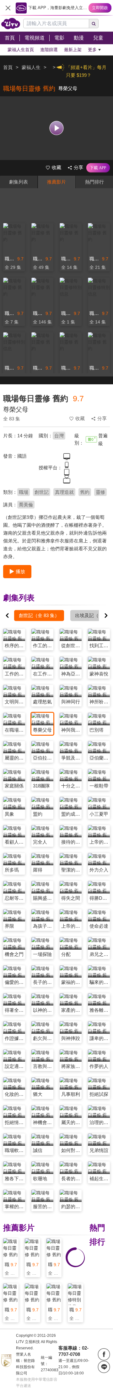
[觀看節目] (57, 128)
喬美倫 (26, 504)
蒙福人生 (31, 67)
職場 (23, 492)
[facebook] (104, 1354)
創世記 (42, 492)
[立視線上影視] (10, 23)
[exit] (8, 8)
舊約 (84, 492)
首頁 (8, 67)
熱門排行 (94, 181)
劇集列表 (18, 181)
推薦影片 (56, 181)
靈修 (100, 492)
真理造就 (64, 492)
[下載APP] (98, 168)
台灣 (59, 435)
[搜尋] (94, 23)
